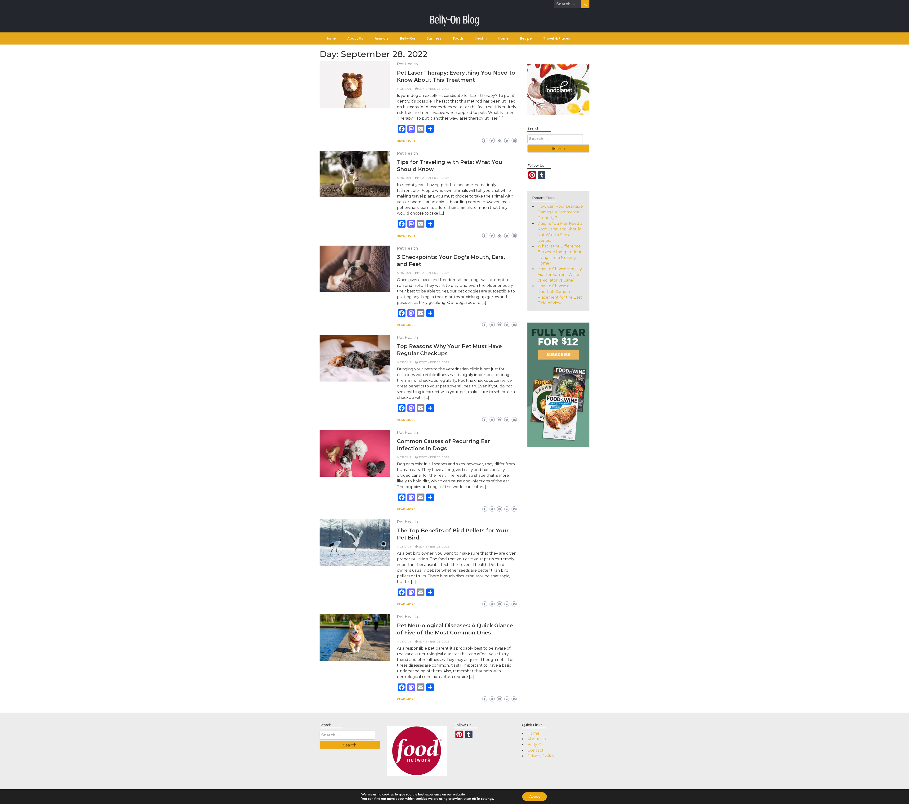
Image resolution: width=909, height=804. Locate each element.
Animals (381, 38)
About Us (355, 38)
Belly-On (407, 38)
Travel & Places (556, 38)
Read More (406, 140)
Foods (458, 38)
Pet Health (407, 64)
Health (481, 38)
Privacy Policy (540, 756)
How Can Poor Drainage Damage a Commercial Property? (560, 212)
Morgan (404, 88)
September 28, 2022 (433, 88)
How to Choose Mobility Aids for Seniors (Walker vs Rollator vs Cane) (560, 275)
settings (487, 799)
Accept (534, 796)
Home (330, 38)
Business (434, 38)
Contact (535, 750)
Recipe (526, 38)
